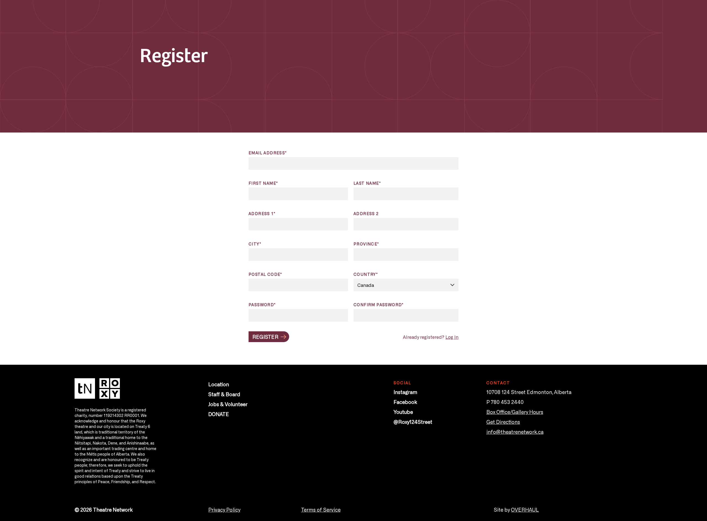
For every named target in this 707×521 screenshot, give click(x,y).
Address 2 (366, 213)
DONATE (218, 414)
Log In (451, 337)
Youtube (403, 412)
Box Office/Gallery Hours (514, 412)
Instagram (405, 392)
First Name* (263, 183)
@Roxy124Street (413, 422)
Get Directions (503, 422)
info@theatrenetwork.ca (515, 432)
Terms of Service (321, 509)
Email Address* (268, 152)
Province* (366, 244)
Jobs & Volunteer (227, 404)
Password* (262, 304)
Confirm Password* (379, 304)
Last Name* (367, 183)
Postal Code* (265, 274)
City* (255, 244)
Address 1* (262, 213)
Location (218, 384)
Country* (366, 274)
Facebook (405, 402)
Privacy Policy (224, 509)
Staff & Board (224, 394)
